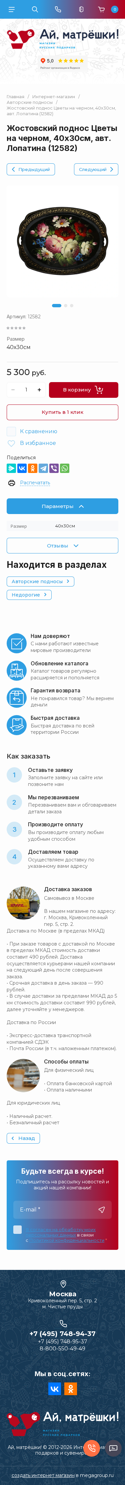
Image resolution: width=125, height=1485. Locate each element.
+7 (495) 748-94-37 (62, 1334)
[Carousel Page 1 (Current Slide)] (56, 305)
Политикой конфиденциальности (66, 1240)
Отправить (102, 1210)
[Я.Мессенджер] (11, 468)
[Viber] (54, 468)
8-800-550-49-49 (62, 1348)
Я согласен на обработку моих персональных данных (61, 1232)
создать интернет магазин (43, 1475)
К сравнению (38, 431)
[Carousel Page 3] (71, 305)
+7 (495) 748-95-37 (62, 1341)
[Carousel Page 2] (65, 305)
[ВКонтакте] (22, 468)
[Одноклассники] (32, 468)
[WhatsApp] (64, 468)
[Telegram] (43, 468)
